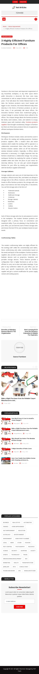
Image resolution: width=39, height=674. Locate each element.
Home (4, 26)
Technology (15, 554)
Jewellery (6, 566)
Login (15, 2)
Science (5, 550)
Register (23, 2)
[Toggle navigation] (4, 19)
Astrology (6, 534)
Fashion (27, 542)
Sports (5, 554)
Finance (5, 526)
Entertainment (19, 534)
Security (14, 550)
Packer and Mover (9, 571)
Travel (25, 554)
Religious (31, 546)
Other (19, 542)
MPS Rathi (16, 443)
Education (21, 530)
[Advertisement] (19, 70)
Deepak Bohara (18, 433)
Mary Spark (17, 423)
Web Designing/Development (12, 558)
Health (16, 562)
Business (6, 522)
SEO (26, 558)
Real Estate (16, 522)
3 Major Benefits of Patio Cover (22, 448)
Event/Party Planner (22, 538)
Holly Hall (16, 451)
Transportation (27, 562)
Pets (14, 566)
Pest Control (7, 546)
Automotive (28, 522)
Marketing (6, 562)
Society (33, 550)
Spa (19, 571)
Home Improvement (14, 26)
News (12, 542)
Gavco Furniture (7, 48)
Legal (5, 542)
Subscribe (19, 607)
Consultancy (23, 566)
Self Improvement (9, 530)
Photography (20, 546)
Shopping (24, 550)
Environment (7, 538)
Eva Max (16, 463)
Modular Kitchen (29, 571)
